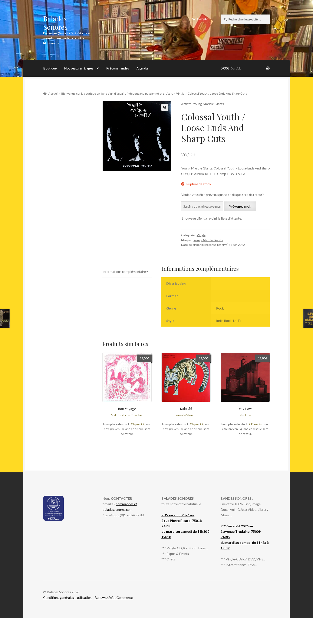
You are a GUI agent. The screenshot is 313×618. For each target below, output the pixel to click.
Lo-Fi (237, 320)
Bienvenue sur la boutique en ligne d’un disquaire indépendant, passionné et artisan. (117, 93)
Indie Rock (224, 320)
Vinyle (180, 93)
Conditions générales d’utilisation (67, 597)
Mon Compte (199, 19)
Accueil (53, 93)
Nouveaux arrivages (78, 68)
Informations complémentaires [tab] (124, 271)
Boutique (50, 68)
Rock (220, 308)
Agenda (142, 68)
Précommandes (117, 68)
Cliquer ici (137, 424)
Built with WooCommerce (114, 597)
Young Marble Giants (208, 240)
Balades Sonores (55, 22)
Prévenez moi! (240, 206)
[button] (164, 107)
